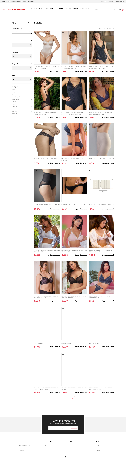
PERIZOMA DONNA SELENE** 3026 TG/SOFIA (73, 204)
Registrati (103, 1)
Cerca (115, 9)
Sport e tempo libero (17, 97)
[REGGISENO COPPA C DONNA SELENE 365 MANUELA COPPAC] (101, 323)
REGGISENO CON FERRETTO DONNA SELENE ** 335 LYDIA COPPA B (101, 297)
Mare (13, 109)
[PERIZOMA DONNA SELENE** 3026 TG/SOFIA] (74, 185)
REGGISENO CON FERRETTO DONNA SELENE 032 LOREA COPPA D (46, 343)
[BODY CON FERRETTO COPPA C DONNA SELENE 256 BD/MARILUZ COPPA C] (74, 48)
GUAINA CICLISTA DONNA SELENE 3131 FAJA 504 (101, 158)
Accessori (14, 111)
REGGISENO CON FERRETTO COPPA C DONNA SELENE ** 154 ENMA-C (46, 297)
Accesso (111, 1)
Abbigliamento (15, 99)
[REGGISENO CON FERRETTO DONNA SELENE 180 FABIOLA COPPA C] (74, 323)
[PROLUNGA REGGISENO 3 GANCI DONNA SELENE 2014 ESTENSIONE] (101, 185)
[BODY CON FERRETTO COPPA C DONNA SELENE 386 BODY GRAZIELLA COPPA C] (101, 48)
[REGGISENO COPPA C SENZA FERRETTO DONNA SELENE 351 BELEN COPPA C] (47, 415)
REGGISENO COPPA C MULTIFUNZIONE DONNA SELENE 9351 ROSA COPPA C (101, 388)
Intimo (13, 89)
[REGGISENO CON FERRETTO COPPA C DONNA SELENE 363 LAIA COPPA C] (74, 277)
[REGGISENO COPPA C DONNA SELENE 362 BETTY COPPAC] (74, 369)
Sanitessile (14, 113)
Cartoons (14, 101)
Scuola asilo (15, 106)
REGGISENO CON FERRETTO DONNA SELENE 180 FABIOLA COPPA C (73, 343)
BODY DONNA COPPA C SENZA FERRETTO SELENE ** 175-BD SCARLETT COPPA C (72, 113)
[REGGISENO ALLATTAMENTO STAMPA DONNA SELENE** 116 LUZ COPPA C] (101, 231)
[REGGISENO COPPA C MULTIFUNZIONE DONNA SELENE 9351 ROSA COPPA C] (101, 369)
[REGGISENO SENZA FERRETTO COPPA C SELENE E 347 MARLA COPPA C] (47, 231)
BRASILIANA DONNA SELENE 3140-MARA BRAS (46, 158)
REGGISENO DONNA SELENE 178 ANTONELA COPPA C (100, 434)
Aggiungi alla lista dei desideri (35, 33)
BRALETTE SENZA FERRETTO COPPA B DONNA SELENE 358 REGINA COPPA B (100, 113)
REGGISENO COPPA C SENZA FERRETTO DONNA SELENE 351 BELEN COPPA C (46, 434)
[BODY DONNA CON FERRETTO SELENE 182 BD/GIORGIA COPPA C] (47, 93)
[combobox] (104, 9)
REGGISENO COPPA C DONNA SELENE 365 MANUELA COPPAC (100, 343)
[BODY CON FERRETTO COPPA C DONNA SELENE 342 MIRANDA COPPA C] (47, 48)
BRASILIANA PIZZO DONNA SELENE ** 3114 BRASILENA (72, 159)
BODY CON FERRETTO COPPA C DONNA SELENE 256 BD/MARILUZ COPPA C (73, 67)
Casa (13, 104)
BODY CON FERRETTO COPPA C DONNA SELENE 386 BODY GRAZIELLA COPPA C (101, 67)
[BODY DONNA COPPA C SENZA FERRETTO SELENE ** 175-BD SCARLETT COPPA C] (74, 93)
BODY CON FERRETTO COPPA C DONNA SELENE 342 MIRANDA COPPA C (46, 67)
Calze (13, 92)
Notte (13, 94)
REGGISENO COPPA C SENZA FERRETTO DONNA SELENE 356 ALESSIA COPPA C (74, 434)
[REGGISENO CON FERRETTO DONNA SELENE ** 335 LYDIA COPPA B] (101, 277)
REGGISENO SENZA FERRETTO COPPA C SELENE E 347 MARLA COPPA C (47, 251)
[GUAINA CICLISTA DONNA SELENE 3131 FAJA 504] (101, 139)
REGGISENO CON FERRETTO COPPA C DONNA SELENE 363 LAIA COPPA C (73, 297)
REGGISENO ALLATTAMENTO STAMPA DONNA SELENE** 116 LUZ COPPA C (100, 251)
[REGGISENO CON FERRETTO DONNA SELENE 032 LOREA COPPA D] (47, 323)
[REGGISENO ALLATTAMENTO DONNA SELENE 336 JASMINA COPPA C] (74, 231)
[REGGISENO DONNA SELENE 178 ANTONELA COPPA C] (101, 415)
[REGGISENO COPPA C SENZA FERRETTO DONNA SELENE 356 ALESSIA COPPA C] (74, 415)
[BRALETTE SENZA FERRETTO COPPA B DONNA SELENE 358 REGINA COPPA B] (101, 93)
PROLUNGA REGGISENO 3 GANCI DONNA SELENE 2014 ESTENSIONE (101, 205)
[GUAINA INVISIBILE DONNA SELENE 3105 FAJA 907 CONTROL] (47, 185)
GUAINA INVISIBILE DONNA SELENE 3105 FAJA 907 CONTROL (47, 205)
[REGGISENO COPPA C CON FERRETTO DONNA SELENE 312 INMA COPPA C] (47, 369)
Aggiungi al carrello (54, 71)
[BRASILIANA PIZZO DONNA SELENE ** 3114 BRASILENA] (74, 139)
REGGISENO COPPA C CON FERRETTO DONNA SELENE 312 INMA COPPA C (46, 388)
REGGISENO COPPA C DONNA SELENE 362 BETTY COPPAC (74, 388)
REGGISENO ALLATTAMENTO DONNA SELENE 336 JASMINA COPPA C (74, 251)
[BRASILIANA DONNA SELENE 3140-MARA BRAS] (47, 139)
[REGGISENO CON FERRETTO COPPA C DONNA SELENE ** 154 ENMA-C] (47, 277)
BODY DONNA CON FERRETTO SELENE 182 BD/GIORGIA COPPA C (45, 113)
